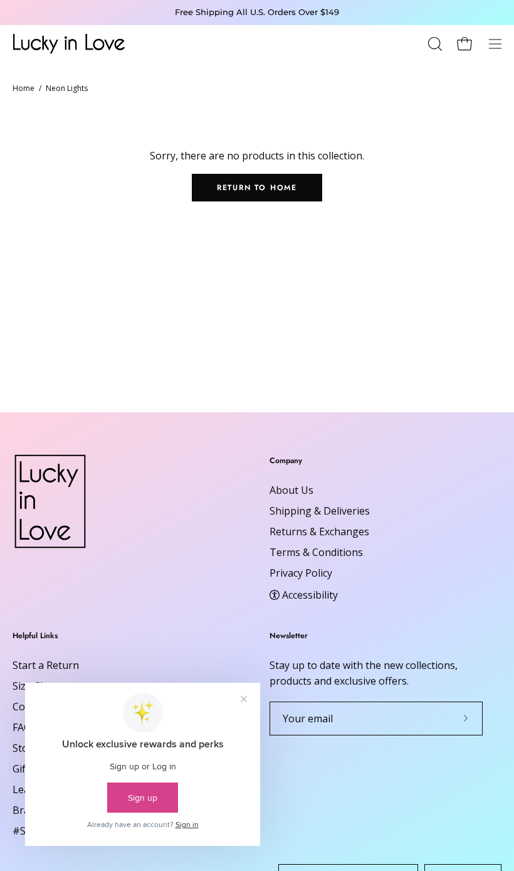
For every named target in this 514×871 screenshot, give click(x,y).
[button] (434, 44)
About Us (291, 490)
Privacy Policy (301, 573)
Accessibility (310, 594)
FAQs (24, 727)
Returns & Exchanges (319, 531)
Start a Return (46, 665)
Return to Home (257, 187)
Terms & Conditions (316, 552)
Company (286, 461)
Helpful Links (35, 636)
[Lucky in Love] (69, 43)
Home (23, 88)
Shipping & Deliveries (320, 511)
